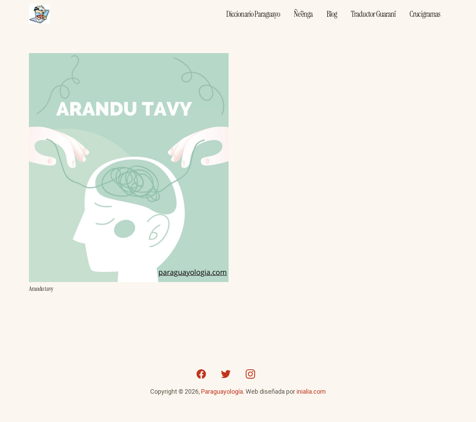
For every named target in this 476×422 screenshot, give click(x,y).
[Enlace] (39, 14)
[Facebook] (201, 374)
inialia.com (311, 391)
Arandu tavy (41, 288)
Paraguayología (222, 391)
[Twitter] (226, 374)
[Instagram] (250, 374)
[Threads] (274, 374)
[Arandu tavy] (129, 58)
